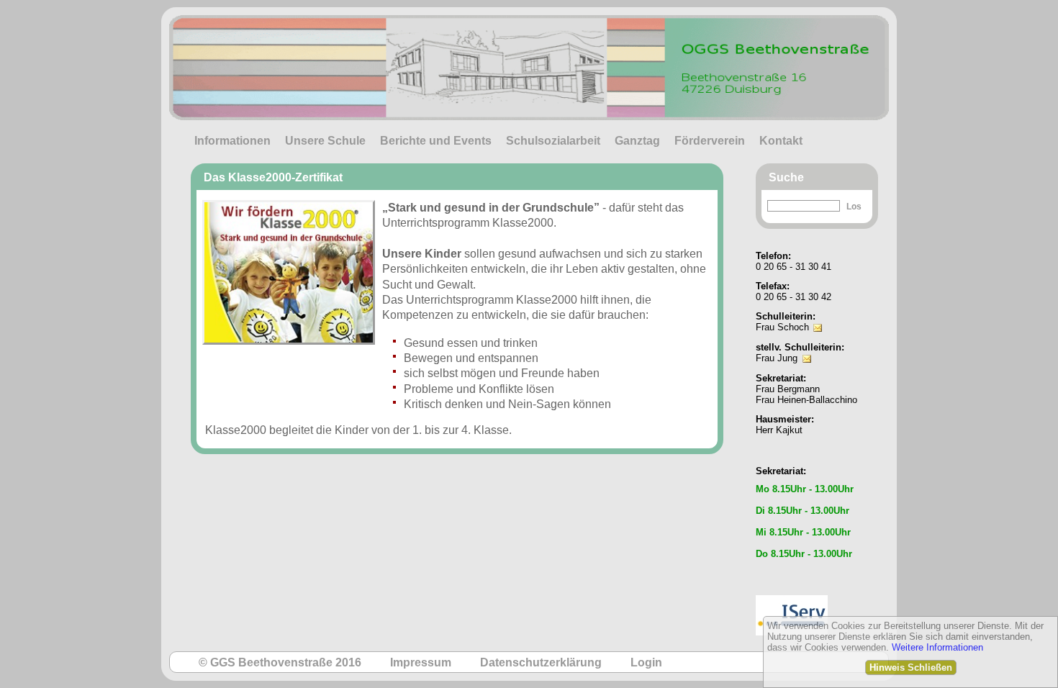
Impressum (420, 662)
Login (646, 662)
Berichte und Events (436, 141)
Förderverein (709, 141)
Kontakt (780, 141)
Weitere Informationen (937, 647)
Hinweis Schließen (910, 667)
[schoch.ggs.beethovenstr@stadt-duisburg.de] (817, 318)
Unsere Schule (325, 141)
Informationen (232, 141)
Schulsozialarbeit (553, 141)
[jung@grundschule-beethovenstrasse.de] (807, 349)
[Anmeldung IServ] (792, 591)
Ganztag (637, 141)
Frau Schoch (782, 327)
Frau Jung (776, 358)
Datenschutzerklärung (541, 662)
